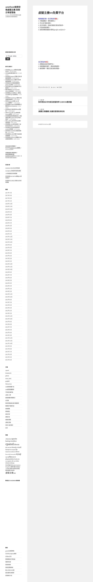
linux (17, 452)
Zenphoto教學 (9, 467)
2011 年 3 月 (8, 357)
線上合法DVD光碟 (9, 570)
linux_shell (8, 378)
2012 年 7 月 (8, 327)
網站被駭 (7, 470)
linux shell (7, 454)
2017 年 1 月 (8, 201)
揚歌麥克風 (8, 562)
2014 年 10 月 (8, 269)
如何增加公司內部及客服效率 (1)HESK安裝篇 (12, 128)
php (10, 456)
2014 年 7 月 (8, 275)
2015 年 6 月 (8, 253)
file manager (12, 449)
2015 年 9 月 (8, 245)
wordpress (9, 465)
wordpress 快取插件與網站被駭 (13, 171)
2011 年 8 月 (8, 349)
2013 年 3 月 (8, 308)
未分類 (7, 400)
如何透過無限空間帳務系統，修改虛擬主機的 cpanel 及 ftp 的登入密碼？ (13, 117)
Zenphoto (18, 465)
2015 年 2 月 (8, 258)
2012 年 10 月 (8, 319)
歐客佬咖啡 (8, 564)
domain (14, 447)
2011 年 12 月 (8, 338)
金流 (6, 428)
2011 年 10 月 (8, 343)
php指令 (7, 381)
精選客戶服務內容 (9, 406)
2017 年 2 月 (8, 198)
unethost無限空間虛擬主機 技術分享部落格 (13, 9)
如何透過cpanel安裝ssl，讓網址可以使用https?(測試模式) (13, 93)
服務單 (11, 468)
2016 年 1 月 (8, 234)
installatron (12, 451)
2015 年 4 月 (8, 256)
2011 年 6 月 (8, 354)
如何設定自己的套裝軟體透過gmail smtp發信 (12, 83)
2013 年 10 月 (8, 297)
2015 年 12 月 (8, 236)
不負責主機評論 (9, 392)
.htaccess (8, 439)
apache (14, 439)
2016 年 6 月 (8, 220)
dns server (8, 447)
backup (7, 441)
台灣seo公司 (8, 556)
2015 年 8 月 (8, 247)
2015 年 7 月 (8, 250)
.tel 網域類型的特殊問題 (11, 173)
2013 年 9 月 (8, 299)
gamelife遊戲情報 (9, 551)
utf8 (15, 461)
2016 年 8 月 (8, 214)
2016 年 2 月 (8, 231)
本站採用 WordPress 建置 (44, 124)
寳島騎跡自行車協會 (10, 559)
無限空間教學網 (9, 567)
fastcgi (7, 449)
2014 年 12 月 (8, 264)
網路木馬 (7, 417)
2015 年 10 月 (8, 242)
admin (54, 87)
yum (14, 465)
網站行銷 (7, 414)
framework (8, 373)
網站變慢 (12, 470)
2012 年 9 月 (8, 321)
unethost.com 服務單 (15, 148)
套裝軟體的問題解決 (10, 398)
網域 (18, 468)
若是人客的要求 (9, 425)
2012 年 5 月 (8, 330)
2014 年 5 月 (8, 280)
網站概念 (7, 411)
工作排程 (7, 468)
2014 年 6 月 (8, 277)
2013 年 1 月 (8, 313)
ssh (12, 461)
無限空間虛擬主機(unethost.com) (9, 155)
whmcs (7, 463)
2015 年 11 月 (8, 239)
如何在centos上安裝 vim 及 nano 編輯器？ (12, 102)
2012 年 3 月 (8, 335)
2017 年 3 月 (8, 195)
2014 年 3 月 (8, 286)
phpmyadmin (9, 459)
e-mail (19, 447)
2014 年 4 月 (8, 283)
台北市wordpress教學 (10, 553)
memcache (13, 454)
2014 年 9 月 (8, 272)
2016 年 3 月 (8, 228)
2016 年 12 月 (8, 204)
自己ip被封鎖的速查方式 (11, 73)
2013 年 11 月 (8, 294)
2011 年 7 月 (8, 351)
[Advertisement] (13, 34)
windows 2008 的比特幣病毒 (12, 168)
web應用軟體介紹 (9, 387)
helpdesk (7, 451)
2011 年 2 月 (8, 360)
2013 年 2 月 (8, 310)
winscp (12, 463)
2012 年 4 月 (8, 332)
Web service (8, 384)
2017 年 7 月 (8, 193)
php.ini (14, 457)
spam (9, 461)
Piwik (15, 459)
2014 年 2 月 (8, 288)
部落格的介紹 (8, 575)
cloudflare (13, 441)
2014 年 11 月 (8, 267)
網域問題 (7, 408)
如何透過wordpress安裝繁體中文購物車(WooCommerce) (13, 105)
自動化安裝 (8, 422)
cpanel (7, 370)
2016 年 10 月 (8, 209)
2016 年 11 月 (8, 206)
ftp (16, 449)
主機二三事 (8, 395)
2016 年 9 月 (8, 212)
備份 (15, 467)
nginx (6, 457)
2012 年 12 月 (8, 316)
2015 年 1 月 (8, 261)
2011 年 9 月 (8, 346)
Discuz (16, 444)
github (7, 376)
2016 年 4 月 (8, 225)
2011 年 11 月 (8, 341)
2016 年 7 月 (8, 217)
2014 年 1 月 (8, 291)
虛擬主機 (9, 472)
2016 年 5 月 (8, 223)
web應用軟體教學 (9, 389)
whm (17, 461)
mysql (18, 454)
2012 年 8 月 (8, 324)
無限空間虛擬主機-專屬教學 (12, 403)
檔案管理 (15, 468)
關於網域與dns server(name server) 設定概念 (12, 90)
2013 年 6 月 (8, 305)
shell (6, 461)
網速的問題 (8, 419)
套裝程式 (18, 467)
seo (18, 459)
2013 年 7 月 (8, 302)
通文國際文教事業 (9, 573)
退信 (15, 473)
